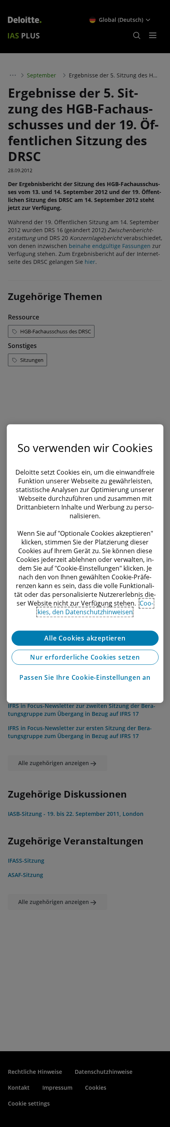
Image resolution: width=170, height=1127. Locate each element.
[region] (85, 563)
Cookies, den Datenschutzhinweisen (96, 607)
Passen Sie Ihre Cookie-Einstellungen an (85, 677)
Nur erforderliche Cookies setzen (85, 657)
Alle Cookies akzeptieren (84, 638)
